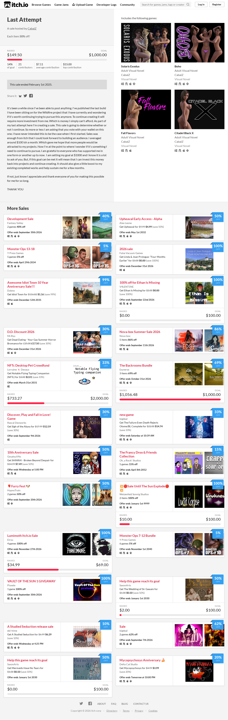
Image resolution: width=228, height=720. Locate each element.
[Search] (188, 4)
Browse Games (41, 4)
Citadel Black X (184, 133)
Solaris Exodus (130, 66)
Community (127, 4)
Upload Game (84, 4)
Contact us (141, 703)
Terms (126, 710)
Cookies (153, 710)
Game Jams (61, 4)
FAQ (113, 703)
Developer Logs (106, 4)
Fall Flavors (128, 133)
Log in (201, 4)
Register (216, 4)
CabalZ (32, 28)
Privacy (139, 710)
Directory (112, 710)
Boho (178, 66)
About (101, 703)
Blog (124, 703)
